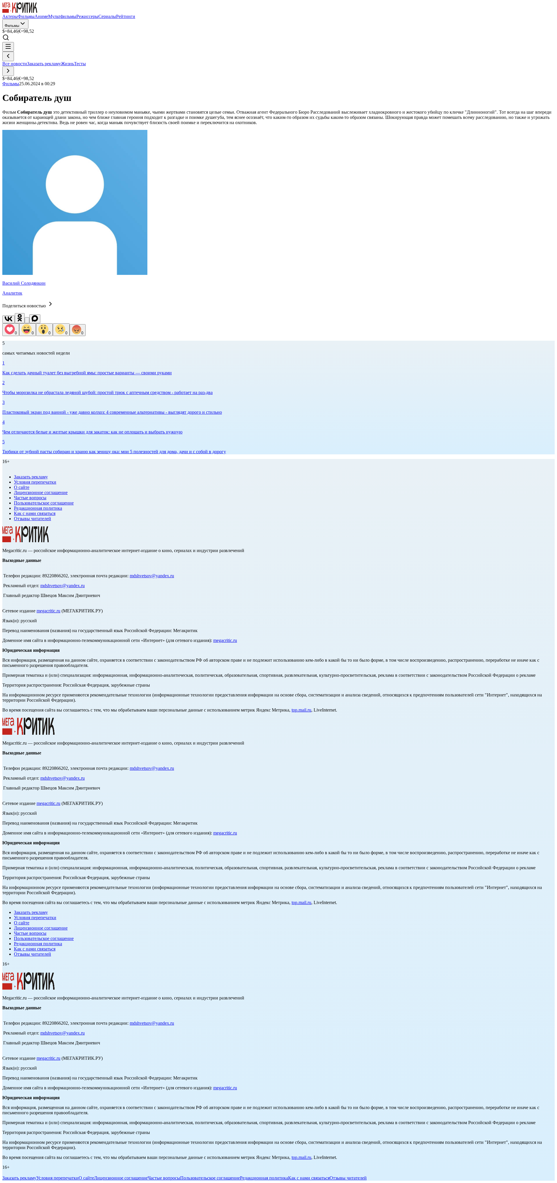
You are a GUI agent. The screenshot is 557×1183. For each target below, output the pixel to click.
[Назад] (8, 56)
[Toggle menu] (8, 47)
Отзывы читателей (32, 518)
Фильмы (12, 25)
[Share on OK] (20, 318)
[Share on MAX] (34, 318)
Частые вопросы (30, 497)
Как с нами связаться (34, 513)
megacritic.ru (48, 610)
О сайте (21, 487)
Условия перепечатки (35, 482)
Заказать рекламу (44, 63)
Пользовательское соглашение (44, 502)
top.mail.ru (301, 709)
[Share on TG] (27, 320)
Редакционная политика (38, 508)
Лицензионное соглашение (41, 492)
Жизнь (67, 63)
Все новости (14, 63)
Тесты (80, 63)
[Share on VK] (8, 319)
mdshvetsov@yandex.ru (152, 575)
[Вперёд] (8, 71)
